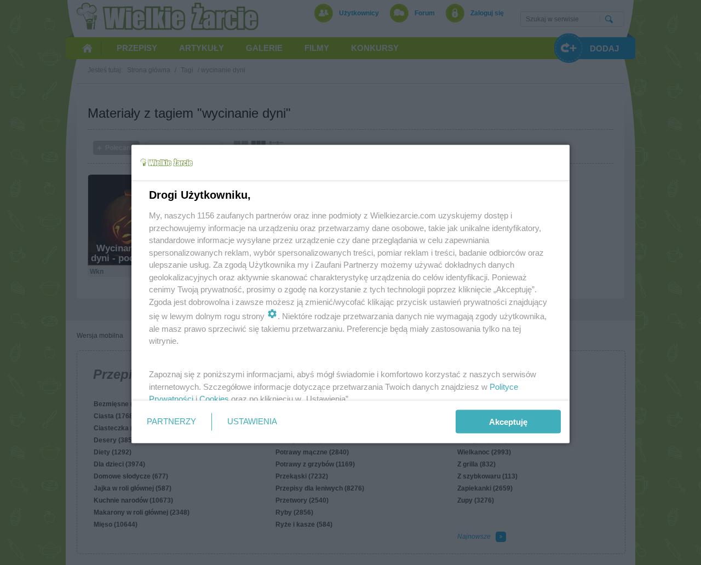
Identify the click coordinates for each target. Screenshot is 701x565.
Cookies (214, 398)
